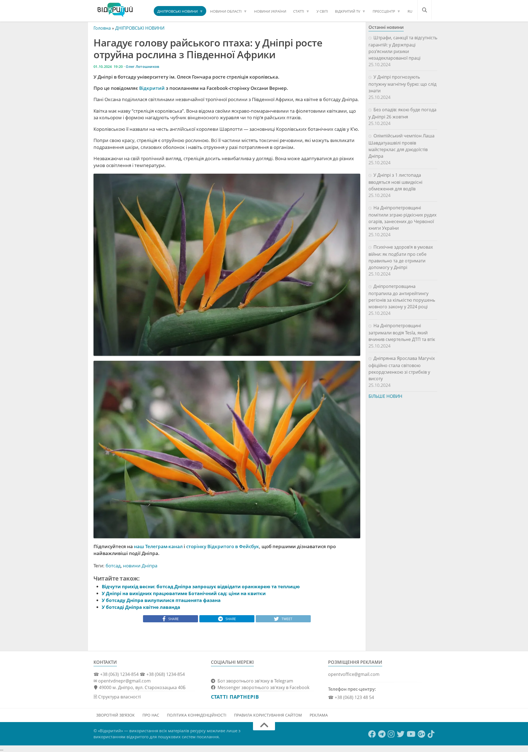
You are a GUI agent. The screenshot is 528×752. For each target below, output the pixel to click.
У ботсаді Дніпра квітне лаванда (141, 607)
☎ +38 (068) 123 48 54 (351, 697)
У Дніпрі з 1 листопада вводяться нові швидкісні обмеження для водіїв (395, 182)
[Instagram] (391, 734)
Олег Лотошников (142, 66)
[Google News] (421, 734)
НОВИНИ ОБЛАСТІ (226, 11)
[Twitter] (401, 734)
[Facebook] (372, 734)
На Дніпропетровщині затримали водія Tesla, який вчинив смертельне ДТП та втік (402, 332)
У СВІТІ (322, 11)
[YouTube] (411, 734)
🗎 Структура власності (117, 697)
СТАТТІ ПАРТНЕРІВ (235, 696)
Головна (102, 28)
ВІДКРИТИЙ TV (347, 11)
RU (410, 11)
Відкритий (152, 88)
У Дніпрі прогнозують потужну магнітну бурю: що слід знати (402, 84)
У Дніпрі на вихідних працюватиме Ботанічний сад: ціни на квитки (184, 593)
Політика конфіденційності (196, 715)
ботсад (113, 565)
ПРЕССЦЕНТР (384, 11)
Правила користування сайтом (268, 715)
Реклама (319, 715)
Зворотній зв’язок (115, 715)
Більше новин (385, 396)
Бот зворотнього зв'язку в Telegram (254, 681)
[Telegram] (382, 734)
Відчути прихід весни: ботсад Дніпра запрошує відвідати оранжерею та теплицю (201, 586)
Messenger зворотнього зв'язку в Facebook (262, 687)
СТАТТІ (298, 11)
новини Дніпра (140, 565)
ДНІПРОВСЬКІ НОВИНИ (177, 11)
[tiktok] (431, 734)
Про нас (150, 715)
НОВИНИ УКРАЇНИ (270, 11)
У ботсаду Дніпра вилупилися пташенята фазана (161, 600)
